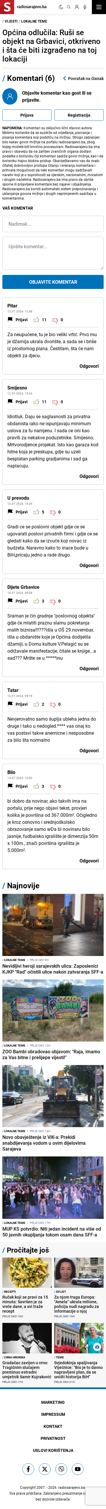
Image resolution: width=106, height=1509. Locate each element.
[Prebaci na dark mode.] (61, 7)
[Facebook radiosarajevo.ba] (28, 1469)
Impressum (53, 1414)
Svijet (60, 1291)
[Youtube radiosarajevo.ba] (78, 1469)
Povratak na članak (86, 78)
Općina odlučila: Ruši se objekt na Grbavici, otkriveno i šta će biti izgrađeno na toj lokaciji (51, 45)
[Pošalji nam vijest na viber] (61, 1469)
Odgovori (89, 366)
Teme (59, 1357)
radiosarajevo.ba (71, 1487)
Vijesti (11, 21)
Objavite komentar (53, 282)
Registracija (79, 115)
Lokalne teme (34, 21)
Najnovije (23, 885)
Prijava (27, 115)
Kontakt (53, 1426)
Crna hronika (13, 1357)
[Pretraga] (69, 7)
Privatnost (53, 1438)
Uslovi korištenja (53, 1450)
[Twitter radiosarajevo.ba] (45, 1469)
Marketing (53, 1402)
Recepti (9, 1291)
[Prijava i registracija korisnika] (77, 7)
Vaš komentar (17, 208)
